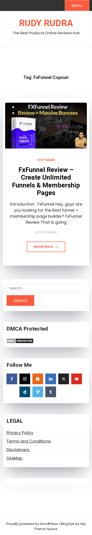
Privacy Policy (19, 432)
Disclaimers (18, 449)
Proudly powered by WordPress (32, 523)
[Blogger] (37, 379)
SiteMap (14, 458)
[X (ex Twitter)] (63, 379)
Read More (44, 246)
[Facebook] (11, 379)
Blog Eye (67, 523)
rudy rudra (48, 232)
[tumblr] (50, 391)
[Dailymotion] (24, 391)
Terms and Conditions (28, 441)
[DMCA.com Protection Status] (19, 341)
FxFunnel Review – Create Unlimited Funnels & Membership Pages (46, 181)
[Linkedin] (50, 379)
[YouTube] (76, 379)
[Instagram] (24, 379)
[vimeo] (37, 391)
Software (46, 160)
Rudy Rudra (46, 23)
